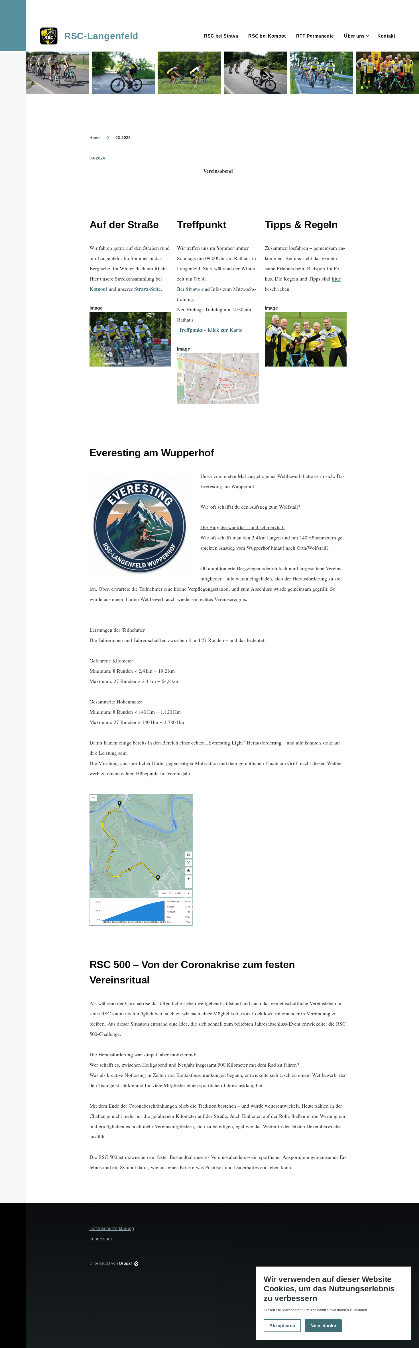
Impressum (101, 1238)
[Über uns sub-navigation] (371, 36)
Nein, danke (323, 1326)
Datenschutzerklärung (112, 1228)
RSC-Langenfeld (101, 36)
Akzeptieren (282, 1326)
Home (95, 137)
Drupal (125, 1263)
